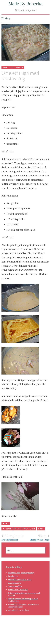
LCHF (18, 529)
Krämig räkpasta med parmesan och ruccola (24, 594)
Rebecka (19, 67)
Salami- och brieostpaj (18, 589)
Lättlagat (30, 529)
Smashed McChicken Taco (19, 579)
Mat (6, 524)
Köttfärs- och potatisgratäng (21, 572)
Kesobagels (13, 576)
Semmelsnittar (14, 582)
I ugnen (8, 529)
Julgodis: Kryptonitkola (18, 610)
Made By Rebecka (25, 4)
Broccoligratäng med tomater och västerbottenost (23, 605)
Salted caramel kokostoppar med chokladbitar (23, 599)
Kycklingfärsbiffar (12, 537)
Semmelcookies (15, 586)
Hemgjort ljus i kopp (40, 537)
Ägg (42, 529)
